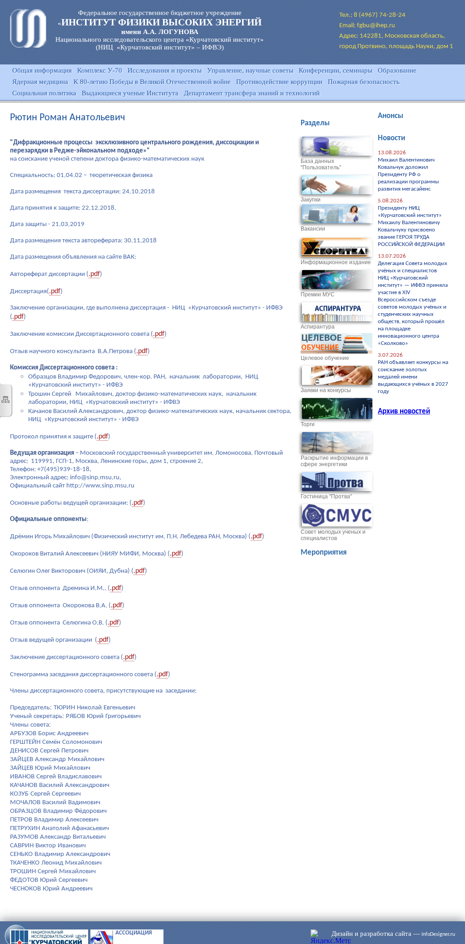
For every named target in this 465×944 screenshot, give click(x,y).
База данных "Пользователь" (321, 164)
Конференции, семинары (335, 70)
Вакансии (313, 229)
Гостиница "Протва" (326, 496)
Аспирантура (318, 327)
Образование (397, 70)
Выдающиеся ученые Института (130, 93)
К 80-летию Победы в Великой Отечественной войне (152, 81)
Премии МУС (318, 294)
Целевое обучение (325, 358)
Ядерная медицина (40, 81)
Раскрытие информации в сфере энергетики (334, 461)
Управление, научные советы (250, 70)
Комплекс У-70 (99, 70)
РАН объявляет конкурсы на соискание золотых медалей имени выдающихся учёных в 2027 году (413, 376)
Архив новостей (404, 411)
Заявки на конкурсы (326, 390)
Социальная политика (44, 93)
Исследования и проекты (165, 70)
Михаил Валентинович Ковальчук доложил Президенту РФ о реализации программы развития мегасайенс (408, 174)
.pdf (94, 274)
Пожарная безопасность (364, 81)
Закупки (311, 200)
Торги (308, 424)
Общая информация (42, 70)
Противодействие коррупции (279, 81)
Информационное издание (336, 262)
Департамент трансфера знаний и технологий (252, 93)
